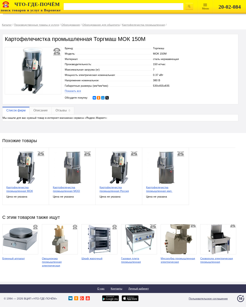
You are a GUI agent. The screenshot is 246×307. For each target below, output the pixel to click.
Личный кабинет (138, 288)
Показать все (73, 90)
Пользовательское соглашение (208, 298)
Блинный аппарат (13, 258)
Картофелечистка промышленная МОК (19, 189)
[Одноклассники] (98, 98)
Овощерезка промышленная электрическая (52, 262)
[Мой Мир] (103, 98)
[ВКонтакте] (94, 98)
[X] (107, 98)
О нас (101, 288)
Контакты (116, 288)
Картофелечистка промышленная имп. (159, 189)
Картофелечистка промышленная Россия (114, 189)
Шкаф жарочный (91, 258)
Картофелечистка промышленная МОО (66, 189)
